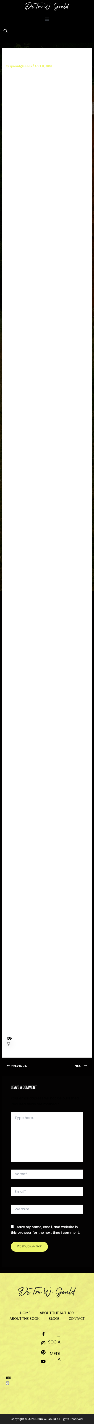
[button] (47, 19)
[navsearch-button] (5, 31)
